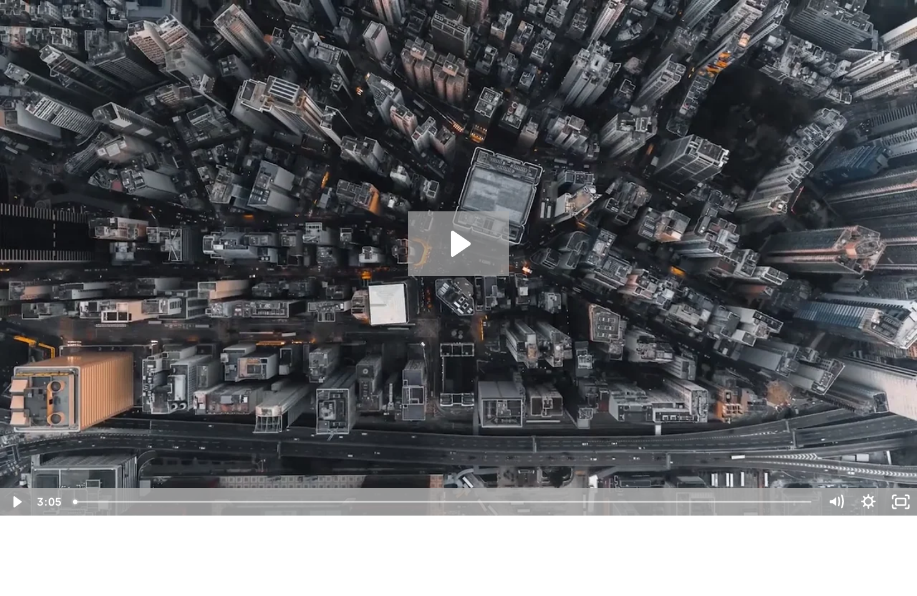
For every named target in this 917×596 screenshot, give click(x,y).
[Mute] (836, 502)
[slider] (443, 502)
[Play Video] (16, 502)
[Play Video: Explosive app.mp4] (459, 243)
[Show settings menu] (868, 502)
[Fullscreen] (901, 502)
